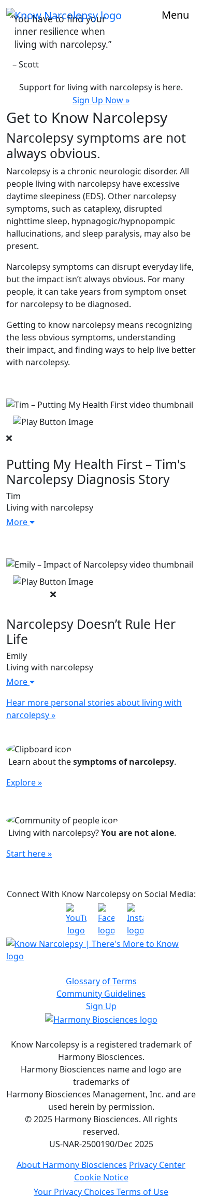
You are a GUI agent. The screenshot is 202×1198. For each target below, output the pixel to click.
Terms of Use (142, 1191)
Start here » (29, 853)
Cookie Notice (101, 1177)
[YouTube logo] (72, 920)
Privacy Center (157, 1165)
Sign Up (101, 1006)
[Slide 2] (101, 67)
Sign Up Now (101, 100)
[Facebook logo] (103, 920)
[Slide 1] (82, 67)
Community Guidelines (101, 993)
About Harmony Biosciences (72, 1165)
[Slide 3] (119, 67)
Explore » (24, 782)
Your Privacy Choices (75, 1191)
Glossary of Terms (101, 981)
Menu (175, 15)
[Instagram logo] (131, 920)
